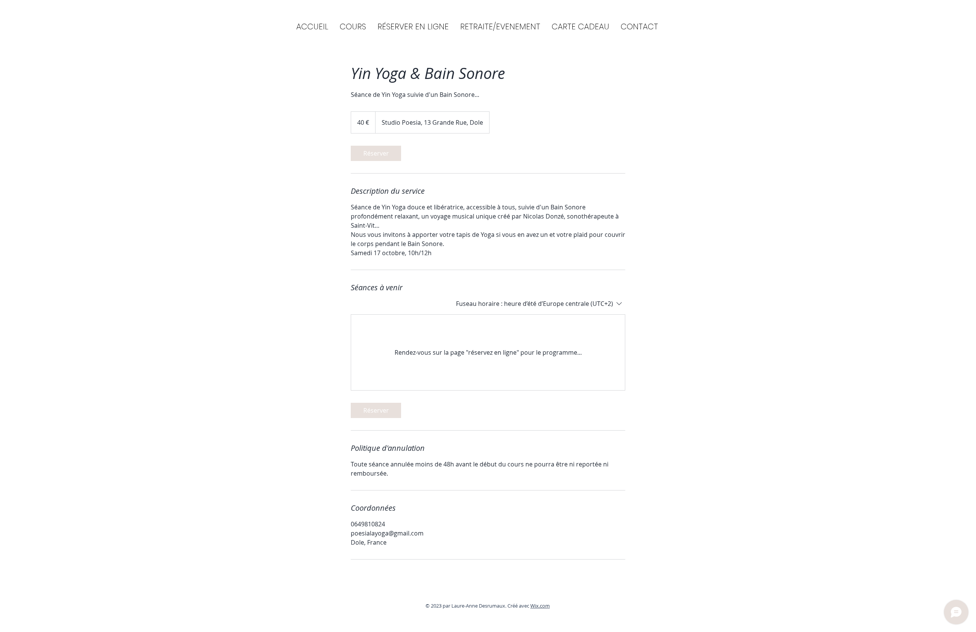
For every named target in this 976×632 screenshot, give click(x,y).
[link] (376, 153)
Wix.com (540, 605)
